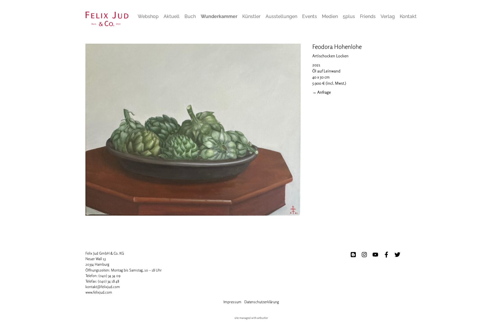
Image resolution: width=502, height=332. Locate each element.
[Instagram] (364, 255)
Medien (330, 16)
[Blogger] (353, 255)
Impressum (232, 301)
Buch (190, 16)
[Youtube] (375, 255)
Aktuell (172, 16)
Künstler (251, 16)
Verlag (388, 16)
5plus (349, 16)
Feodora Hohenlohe (337, 46)
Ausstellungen (281, 16)
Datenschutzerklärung (261, 301)
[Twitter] (397, 255)
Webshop (148, 16)
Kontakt (408, 16)
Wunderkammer (219, 16)
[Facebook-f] (386, 255)
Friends (368, 16)
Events (309, 16)
